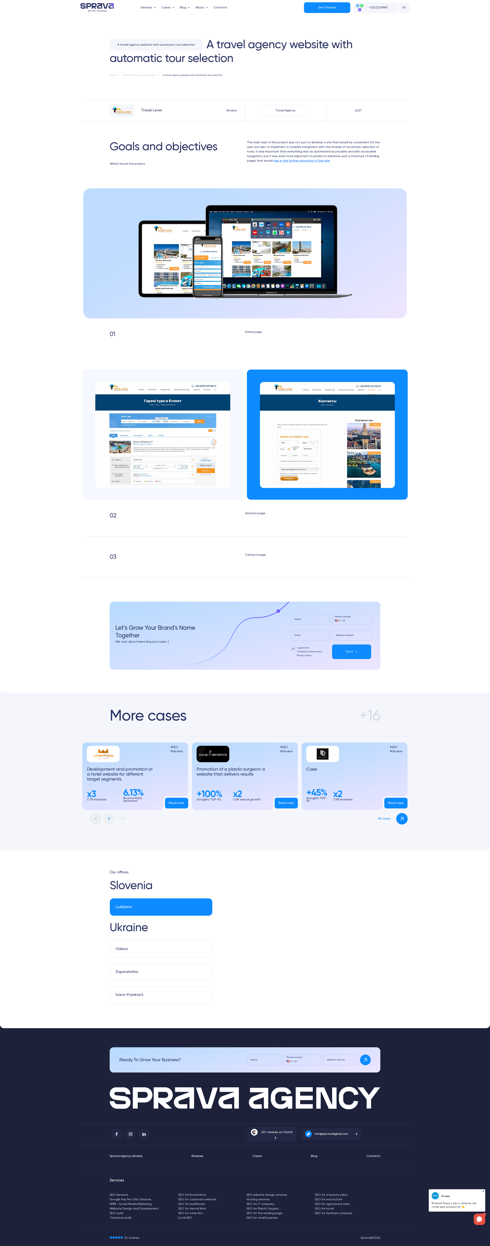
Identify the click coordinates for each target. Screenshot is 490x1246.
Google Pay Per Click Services (130, 1199)
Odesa (122, 949)
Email (298, 635)
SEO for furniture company (333, 1213)
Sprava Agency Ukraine (126, 1156)
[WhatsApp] (361, 5)
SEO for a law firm (190, 1213)
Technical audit (120, 1217)
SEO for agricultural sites (332, 1204)
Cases (166, 7)
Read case (176, 803)
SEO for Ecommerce (192, 1195)
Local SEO (185, 1217)
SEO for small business (262, 1217)
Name (298, 619)
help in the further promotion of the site (301, 160)
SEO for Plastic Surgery (263, 1208)
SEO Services (119, 1195)
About (199, 7)
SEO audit (117, 1213)
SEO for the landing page (264, 1213)
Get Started (327, 7)
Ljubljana (124, 907)
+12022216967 (378, 7)
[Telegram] (357, 5)
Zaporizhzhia (127, 972)
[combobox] (337, 620)
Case (311, 769)
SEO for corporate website (197, 1199)
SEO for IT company (260, 1204)
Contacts (220, 7)
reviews (131, 1238)
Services (146, 7)
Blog (183, 7)
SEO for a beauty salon (331, 1195)
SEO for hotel (324, 1208)
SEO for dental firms (192, 1208)
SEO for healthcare (191, 1204)
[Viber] (359, 9)
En (404, 7)
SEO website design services (267, 1195)
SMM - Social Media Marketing (131, 1204)
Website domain (345, 635)
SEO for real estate (328, 1199)
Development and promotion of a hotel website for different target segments (119, 774)
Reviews (197, 1156)
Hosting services (258, 1199)
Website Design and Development (134, 1208)
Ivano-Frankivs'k (130, 995)
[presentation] (95, 818)
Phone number (343, 617)
